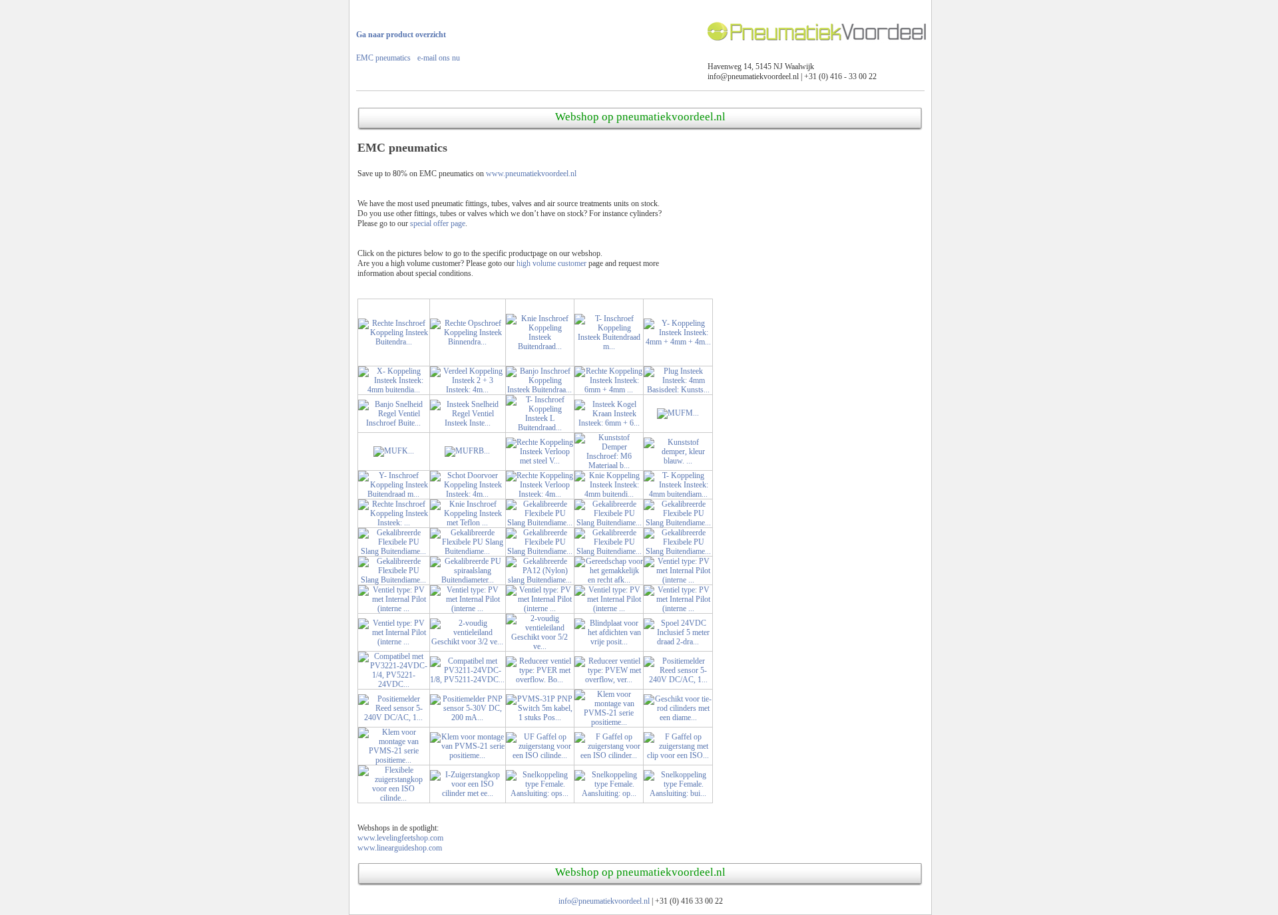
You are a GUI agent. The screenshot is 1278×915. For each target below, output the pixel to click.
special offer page (437, 223)
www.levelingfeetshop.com (400, 838)
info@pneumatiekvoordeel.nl (604, 901)
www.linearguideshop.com (399, 847)
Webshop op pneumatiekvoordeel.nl (640, 116)
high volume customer (551, 263)
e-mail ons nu (438, 58)
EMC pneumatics (383, 58)
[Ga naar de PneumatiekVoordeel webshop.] (818, 49)
